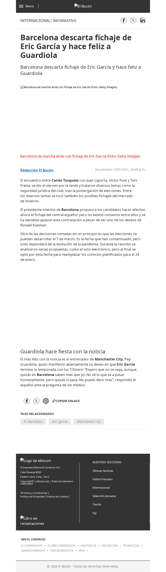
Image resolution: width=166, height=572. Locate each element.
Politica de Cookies (57, 496)
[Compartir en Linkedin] (143, 20)
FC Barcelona (33, 421)
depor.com (110, 545)
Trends (97, 504)
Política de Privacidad (32, 496)
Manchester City (89, 421)
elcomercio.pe (31, 545)
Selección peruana (104, 496)
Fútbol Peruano (103, 479)
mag (82, 550)
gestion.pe (88, 545)
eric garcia (59, 421)
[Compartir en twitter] (133, 20)
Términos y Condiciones (33, 492)
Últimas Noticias (103, 471)
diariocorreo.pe (33, 550)
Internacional (35, 20)
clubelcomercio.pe (62, 545)
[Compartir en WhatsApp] (46, 401)
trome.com (131, 545)
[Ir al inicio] (83, 6)
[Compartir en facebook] (124, 20)
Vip (95, 513)
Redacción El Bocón (37, 170)
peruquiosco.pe (61, 550)
